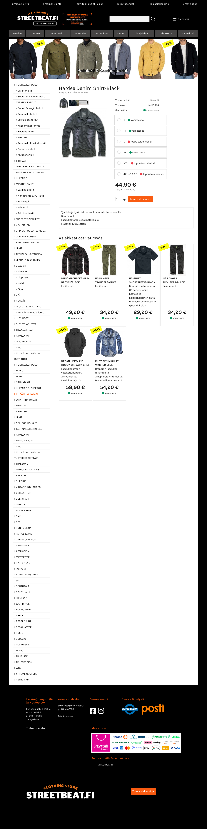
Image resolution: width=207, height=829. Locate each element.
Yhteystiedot (33, 719)
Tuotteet (35, 33)
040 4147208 (35, 716)
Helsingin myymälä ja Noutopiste (39, 700)
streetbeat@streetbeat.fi (71, 705)
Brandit (154, 100)
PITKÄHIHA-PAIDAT (79, 92)
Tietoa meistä (35, 728)
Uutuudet (80, 33)
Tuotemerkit (57, 33)
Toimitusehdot (125, 3)
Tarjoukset (102, 33)
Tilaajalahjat (141, 33)
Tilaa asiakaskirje (158, 3)
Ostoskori (188, 33)
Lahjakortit (166, 33)
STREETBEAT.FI (105, 764)
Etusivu (17, 33)
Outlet (121, 33)
